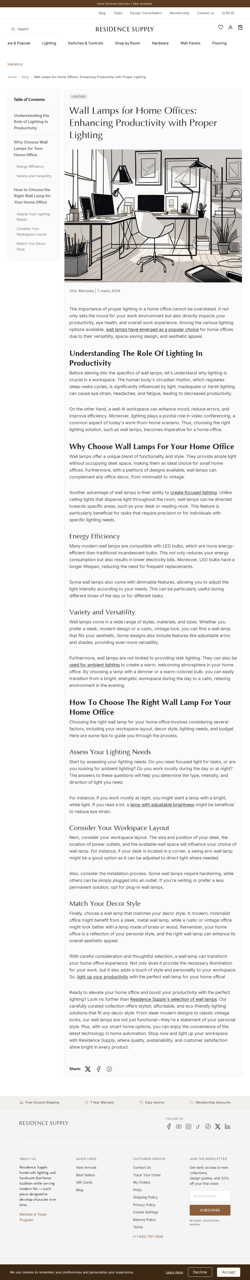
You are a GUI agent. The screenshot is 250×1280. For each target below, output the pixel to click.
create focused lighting (193, 492)
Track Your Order (147, 1175)
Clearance (14, 64)
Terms (138, 1227)
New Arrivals (86, 1167)
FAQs (137, 1190)
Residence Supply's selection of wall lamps (173, 999)
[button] (240, 27)
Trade (118, 13)
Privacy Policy (144, 1205)
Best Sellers (85, 1175)
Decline (200, 1272)
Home (12, 77)
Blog (102, 13)
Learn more (174, 1272)
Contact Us (142, 1167)
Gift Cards (84, 1182)
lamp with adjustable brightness (162, 804)
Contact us (205, 13)
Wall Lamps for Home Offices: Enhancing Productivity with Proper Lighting (90, 77)
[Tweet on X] (88, 1069)
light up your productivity (102, 976)
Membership (179, 13)
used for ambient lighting (94, 664)
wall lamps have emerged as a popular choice (152, 329)
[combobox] (32, 29)
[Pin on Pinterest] (109, 1069)
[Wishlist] (220, 27)
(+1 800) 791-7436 (148, 1236)
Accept (228, 1272)
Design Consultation (146, 13)
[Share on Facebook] (98, 1069)
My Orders (141, 1182)
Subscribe (210, 1210)
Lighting (78, 96)
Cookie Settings (145, 1212)
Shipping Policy (145, 1197)
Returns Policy (144, 1220)
